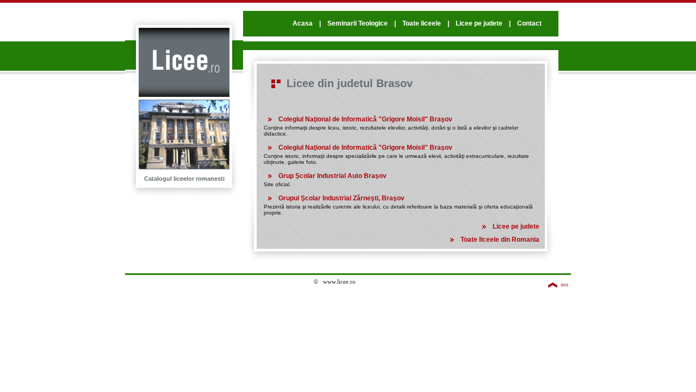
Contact (529, 23)
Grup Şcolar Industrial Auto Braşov (332, 176)
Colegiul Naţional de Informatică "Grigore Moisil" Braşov (365, 119)
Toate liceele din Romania (500, 239)
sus (564, 284)
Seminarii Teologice (357, 23)
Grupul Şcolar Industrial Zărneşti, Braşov (341, 198)
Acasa (303, 23)
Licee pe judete (479, 23)
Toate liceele (421, 23)
